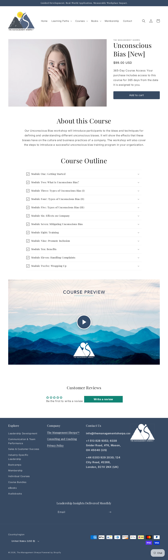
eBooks (12, 487)
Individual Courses (19, 476)
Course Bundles (17, 482)
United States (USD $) (23, 541)
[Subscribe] (110, 512)
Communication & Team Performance (21, 441)
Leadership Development (22, 433)
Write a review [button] (103, 399)
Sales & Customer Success (23, 449)
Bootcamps (14, 464)
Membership (15, 470)
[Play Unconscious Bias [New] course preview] (84, 322)
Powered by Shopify (51, 552)
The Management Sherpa (29, 552)
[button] (61, 21)
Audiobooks (15, 493)
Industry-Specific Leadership (18, 456)
